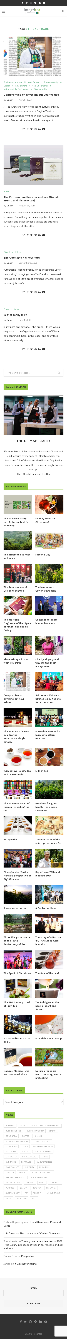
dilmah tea (11, 1146)
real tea (37, 1188)
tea (26, 1193)
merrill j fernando (16, 1177)
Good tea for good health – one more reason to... (46, 807)
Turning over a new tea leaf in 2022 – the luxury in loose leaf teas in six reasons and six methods (33, 1245)
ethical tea (11, 1157)
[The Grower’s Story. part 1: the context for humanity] (18, 504)
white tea (21, 1198)
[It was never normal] (18, 894)
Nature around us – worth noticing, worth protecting (48, 1074)
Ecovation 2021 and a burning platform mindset (47, 735)
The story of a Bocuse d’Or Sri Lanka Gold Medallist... (48, 941)
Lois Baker (9, 1233)
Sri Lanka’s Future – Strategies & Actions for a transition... (48, 699)
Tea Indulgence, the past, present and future (47, 1006)
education (11, 1151)
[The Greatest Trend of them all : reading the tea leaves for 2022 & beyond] (18, 789)
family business (44, 1162)
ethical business (42, 1151)
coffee (25, 1136)
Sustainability (40, 89)
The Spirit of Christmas (17, 973)
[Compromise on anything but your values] (33, 56)
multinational (13, 1183)
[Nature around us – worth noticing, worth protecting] (49, 1057)
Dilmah (7, 86)
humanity (29, 1167)
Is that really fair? (15, 315)
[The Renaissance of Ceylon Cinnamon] (18, 573)
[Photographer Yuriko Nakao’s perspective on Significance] (18, 858)
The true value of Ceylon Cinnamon (45, 589)
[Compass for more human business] (49, 605)
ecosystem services (43, 1146)
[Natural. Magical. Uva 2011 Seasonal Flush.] (18, 1057)
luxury (22, 1172)
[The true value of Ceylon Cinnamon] (49, 573)
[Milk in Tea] (49, 757)
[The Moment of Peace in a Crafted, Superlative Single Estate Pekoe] (18, 717)
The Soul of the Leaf (47, 973)
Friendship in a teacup (48, 1038)
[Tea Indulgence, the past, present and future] (49, 988)
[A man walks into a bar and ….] (18, 1024)
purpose (10, 1188)
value (8, 1198)
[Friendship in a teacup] (49, 1024)
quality (23, 1188)
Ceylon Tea (11, 1136)
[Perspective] (18, 825)
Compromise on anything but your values (31, 94)
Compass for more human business (46, 621)
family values (12, 1167)
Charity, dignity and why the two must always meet (47, 663)
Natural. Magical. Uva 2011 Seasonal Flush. (16, 1072)
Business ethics (13, 1131)
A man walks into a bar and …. (17, 1040)
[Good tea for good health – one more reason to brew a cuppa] (49, 789)
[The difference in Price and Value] (18, 540)
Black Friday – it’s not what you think (16, 661)
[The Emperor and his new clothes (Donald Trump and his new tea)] (33, 165)
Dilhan (10, 99)
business (10, 1126)
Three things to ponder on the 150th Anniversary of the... (17, 941)
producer (55, 1183)
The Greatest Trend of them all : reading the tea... (16, 807)
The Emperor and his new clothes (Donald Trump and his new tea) (31, 198)
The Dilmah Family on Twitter (33, 474)
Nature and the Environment (16, 89)
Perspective (11, 839)
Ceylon (52, 1131)
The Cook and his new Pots (22, 257)
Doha (25, 1146)
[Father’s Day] (49, 540)
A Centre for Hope (45, 908)
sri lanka (51, 1188)
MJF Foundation (39, 1177)
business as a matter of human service (40, 1126)
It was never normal (15, 908)
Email (34, 1287)
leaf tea (10, 1172)
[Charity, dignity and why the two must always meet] (49, 645)
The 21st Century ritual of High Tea (17, 1004)
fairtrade (26, 1162)
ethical (25, 1151)
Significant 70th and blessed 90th (47, 874)
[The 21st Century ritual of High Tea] (18, 988)
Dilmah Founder (41, 1141)
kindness (43, 1167)
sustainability (12, 1193)
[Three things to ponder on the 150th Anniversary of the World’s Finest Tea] (18, 923)
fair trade (11, 1162)
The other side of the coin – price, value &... (48, 841)
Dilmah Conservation (17, 1141)
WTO (34, 1198)
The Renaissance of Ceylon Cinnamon (15, 589)
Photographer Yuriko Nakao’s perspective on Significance (17, 876)
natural (30, 1183)
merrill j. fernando (42, 1172)
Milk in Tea (41, 770)
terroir (37, 1193)
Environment (21, 86)
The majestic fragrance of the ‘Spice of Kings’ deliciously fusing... (17, 625)
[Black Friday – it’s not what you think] (18, 645)
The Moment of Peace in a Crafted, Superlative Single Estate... (16, 736)
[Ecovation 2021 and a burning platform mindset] (49, 717)
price (41, 1183)
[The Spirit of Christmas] (18, 959)
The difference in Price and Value (17, 556)
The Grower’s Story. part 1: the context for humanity (16, 522)
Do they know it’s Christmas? (45, 520)
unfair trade (53, 1193)
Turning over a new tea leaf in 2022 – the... (17, 772)
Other (16, 309)
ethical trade (29, 1157)
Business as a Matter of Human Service (21, 82)
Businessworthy (51, 82)
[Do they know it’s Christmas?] (49, 504)
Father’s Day (42, 554)
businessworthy (35, 1131)
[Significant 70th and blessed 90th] (49, 858)
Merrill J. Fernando (40, 86)
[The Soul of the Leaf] (49, 959)
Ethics (6, 192)
